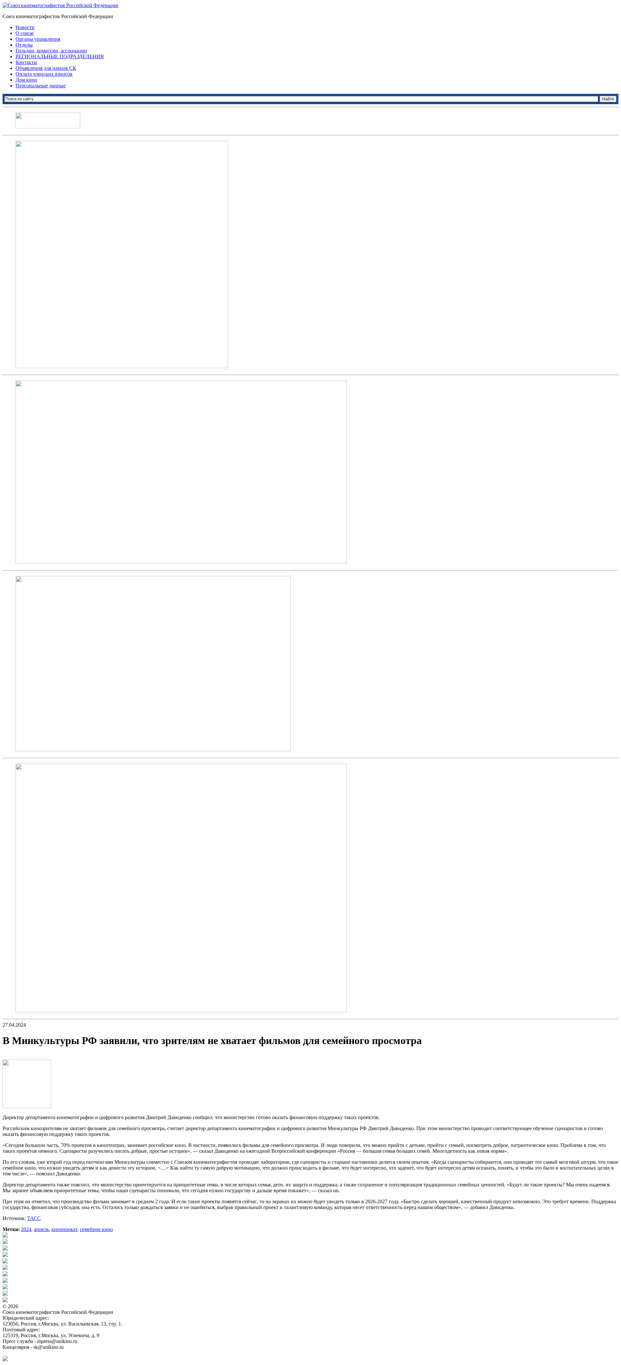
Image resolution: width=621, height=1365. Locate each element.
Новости (25, 27)
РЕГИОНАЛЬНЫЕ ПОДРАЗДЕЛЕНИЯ (60, 56)
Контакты (26, 62)
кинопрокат (64, 1229)
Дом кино (26, 80)
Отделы (24, 45)
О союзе (25, 33)
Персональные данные (41, 85)
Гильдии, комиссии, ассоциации (51, 50)
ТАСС (34, 1218)
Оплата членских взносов (44, 74)
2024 (26, 1229)
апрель (41, 1229)
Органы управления (38, 39)
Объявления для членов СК (46, 68)
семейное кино (96, 1229)
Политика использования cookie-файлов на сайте (57, 1353)
